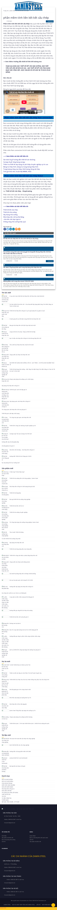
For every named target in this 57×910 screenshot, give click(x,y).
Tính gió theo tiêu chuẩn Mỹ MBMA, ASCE (17, 171)
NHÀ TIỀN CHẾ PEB (6, 790)
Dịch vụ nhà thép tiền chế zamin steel (39, 837)
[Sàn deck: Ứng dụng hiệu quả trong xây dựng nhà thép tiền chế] (28, 265)
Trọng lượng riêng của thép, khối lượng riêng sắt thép (21, 169)
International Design (7, 783)
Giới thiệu (4, 835)
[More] (19, 229)
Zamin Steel (32, 835)
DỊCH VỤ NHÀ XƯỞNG (7, 779)
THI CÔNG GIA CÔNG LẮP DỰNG (10, 792)
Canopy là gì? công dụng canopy (14, 162)
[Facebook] (4, 229)
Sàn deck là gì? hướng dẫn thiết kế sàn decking (19, 160)
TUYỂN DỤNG (5, 800)
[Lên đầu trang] (53, 905)
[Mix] (16, 229)
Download (50, 21)
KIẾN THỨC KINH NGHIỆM (8, 785)
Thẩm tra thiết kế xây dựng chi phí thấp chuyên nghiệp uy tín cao (25, 164)
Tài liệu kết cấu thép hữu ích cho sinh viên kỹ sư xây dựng (20, 238)
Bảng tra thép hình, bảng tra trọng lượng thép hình (20, 167)
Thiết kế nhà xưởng (10, 212)
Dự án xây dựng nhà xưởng (8, 839)
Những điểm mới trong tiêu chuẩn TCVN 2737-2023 (18, 281)
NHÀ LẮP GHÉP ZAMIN (7, 787)
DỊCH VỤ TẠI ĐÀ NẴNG (7, 781)
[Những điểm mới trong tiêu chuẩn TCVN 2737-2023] (28, 279)
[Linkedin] (10, 229)
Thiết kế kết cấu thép (10, 210)
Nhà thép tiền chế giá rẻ (8, 788)
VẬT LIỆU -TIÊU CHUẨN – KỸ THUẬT (10, 802)
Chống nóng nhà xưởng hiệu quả (14, 222)
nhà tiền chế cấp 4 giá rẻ (12, 219)
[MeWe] (13, 229)
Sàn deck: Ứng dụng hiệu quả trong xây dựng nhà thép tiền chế (22, 267)
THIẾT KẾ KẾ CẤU (6, 794)
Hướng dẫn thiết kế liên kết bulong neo (28, 61)
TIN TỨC (4, 796)
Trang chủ (6, 10)
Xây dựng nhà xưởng (10, 215)
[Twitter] (7, 229)
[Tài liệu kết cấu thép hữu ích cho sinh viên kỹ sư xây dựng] (28, 236)
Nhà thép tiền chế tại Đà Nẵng (13, 217)
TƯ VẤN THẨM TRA (6, 798)
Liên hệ (3, 841)
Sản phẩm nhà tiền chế (7, 837)
